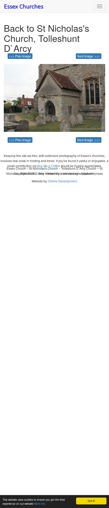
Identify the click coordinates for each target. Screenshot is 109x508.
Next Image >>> (88, 56)
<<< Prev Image (20, 56)
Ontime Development (62, 181)
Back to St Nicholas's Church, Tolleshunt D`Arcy (46, 37)
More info (39, 503)
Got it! (91, 501)
